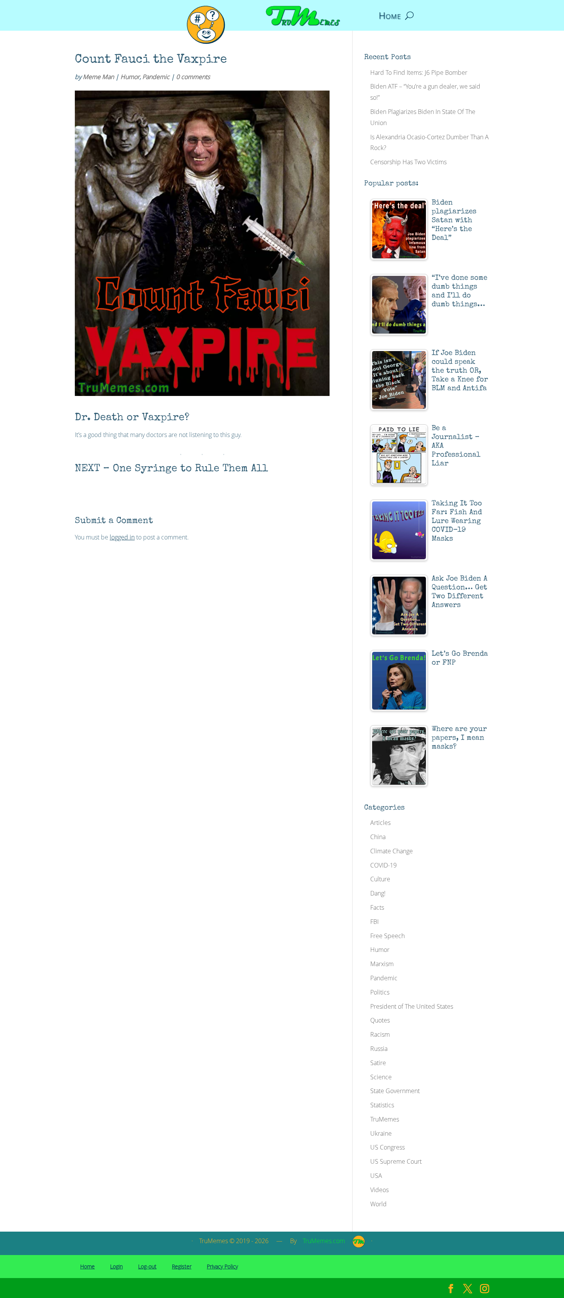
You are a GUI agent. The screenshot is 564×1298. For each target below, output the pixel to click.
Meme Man (98, 77)
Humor (130, 77)
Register (181, 1266)
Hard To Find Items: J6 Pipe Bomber (418, 72)
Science (381, 1077)
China (378, 837)
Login (116, 1266)
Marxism (382, 964)
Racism (380, 1034)
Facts (377, 907)
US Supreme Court (396, 1161)
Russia (379, 1048)
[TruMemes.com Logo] (359, 1245)
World (378, 1204)
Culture (380, 879)
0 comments (193, 77)
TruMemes (384, 1119)
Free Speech (387, 936)
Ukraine (381, 1133)
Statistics (382, 1105)
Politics (379, 992)
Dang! (378, 893)
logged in (122, 537)
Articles (380, 822)
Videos (379, 1190)
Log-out (147, 1266)
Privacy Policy (222, 1266)
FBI (374, 921)
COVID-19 (383, 865)
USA (376, 1175)
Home (390, 17)
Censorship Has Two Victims (408, 162)
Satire (378, 1063)
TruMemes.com (324, 1241)
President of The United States (411, 1006)
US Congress (387, 1147)
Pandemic (156, 77)
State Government (395, 1091)
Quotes (380, 1020)
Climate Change (391, 851)
